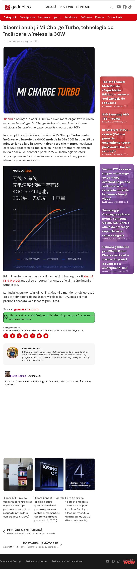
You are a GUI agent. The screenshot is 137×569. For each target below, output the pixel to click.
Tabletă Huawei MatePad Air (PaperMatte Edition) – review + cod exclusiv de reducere (115, 92)
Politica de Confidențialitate (67, 561)
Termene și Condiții (10, 561)
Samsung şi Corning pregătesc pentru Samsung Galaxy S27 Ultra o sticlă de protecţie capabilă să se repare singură (116, 222)
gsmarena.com (26, 309)
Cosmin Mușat (13, 41)
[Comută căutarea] (111, 7)
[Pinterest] (25, 335)
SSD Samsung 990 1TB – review (115, 116)
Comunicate (115, 17)
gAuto (57, 17)
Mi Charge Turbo (45, 330)
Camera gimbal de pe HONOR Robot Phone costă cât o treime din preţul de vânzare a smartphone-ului (115, 257)
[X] (19, 335)
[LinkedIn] (39, 335)
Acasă (51, 7)
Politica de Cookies (36, 561)
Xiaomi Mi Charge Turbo (72, 330)
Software (86, 17)
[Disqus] (49, 411)
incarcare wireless (27, 330)
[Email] (45, 335)
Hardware (44, 17)
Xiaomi (8, 119)
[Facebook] (5, 335)
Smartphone (27, 17)
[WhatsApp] (12, 335)
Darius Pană (107, 106)
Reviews (66, 7)
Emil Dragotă (107, 202)
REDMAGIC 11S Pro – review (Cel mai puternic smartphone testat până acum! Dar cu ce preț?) (116, 140)
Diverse (99, 17)
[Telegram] (32, 335)
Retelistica (71, 17)
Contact (83, 7)
